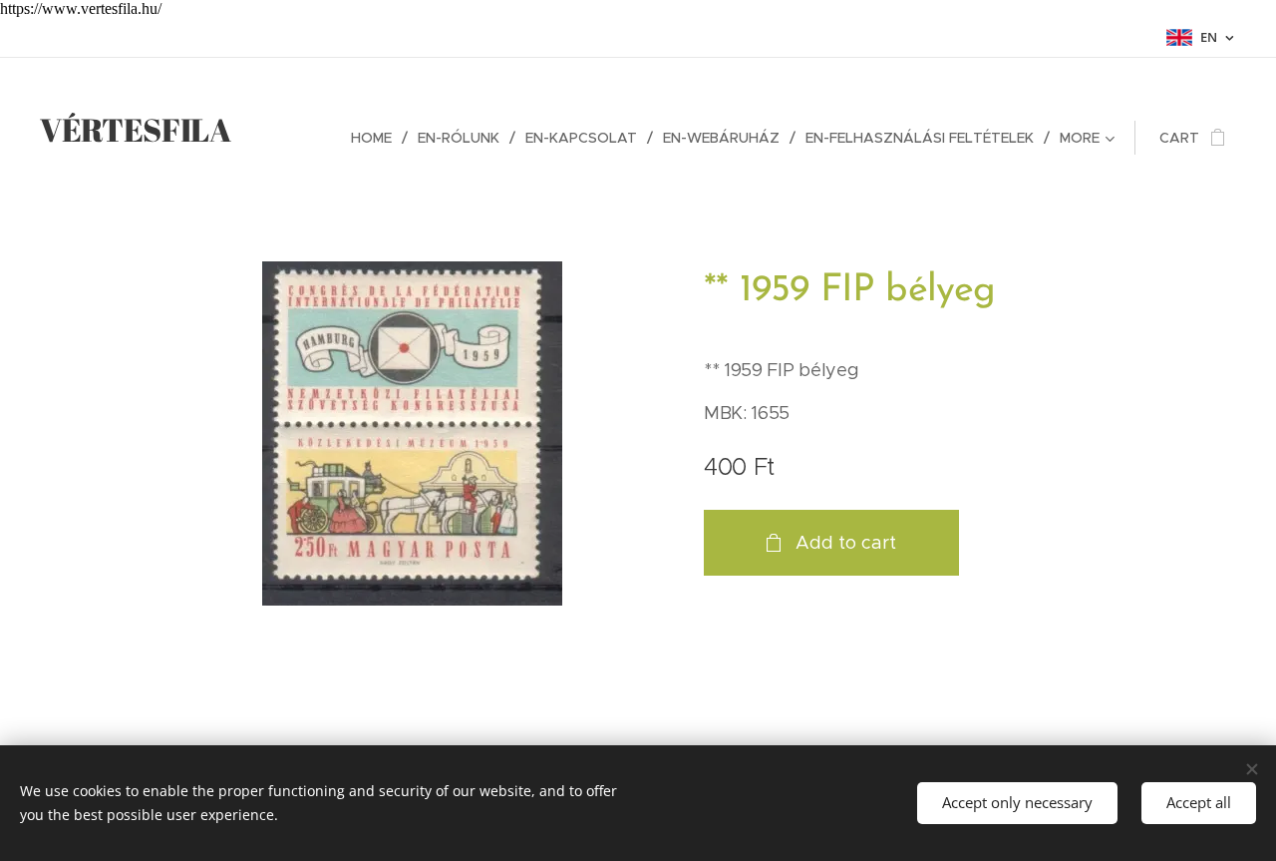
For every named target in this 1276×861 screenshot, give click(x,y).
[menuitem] (377, 138)
